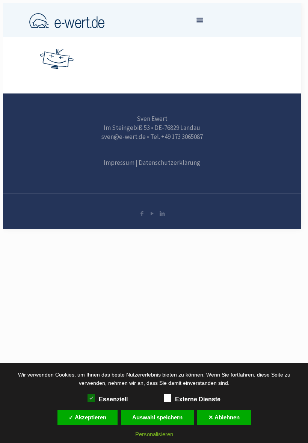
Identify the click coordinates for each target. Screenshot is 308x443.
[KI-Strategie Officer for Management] (66, 20)
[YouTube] (152, 213)
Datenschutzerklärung (169, 162)
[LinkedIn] (162, 213)
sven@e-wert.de (123, 137)
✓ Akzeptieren (87, 417)
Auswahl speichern (157, 417)
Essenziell (113, 399)
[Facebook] (142, 213)
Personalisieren (154, 434)
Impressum (119, 162)
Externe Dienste (197, 399)
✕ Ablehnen (224, 417)
